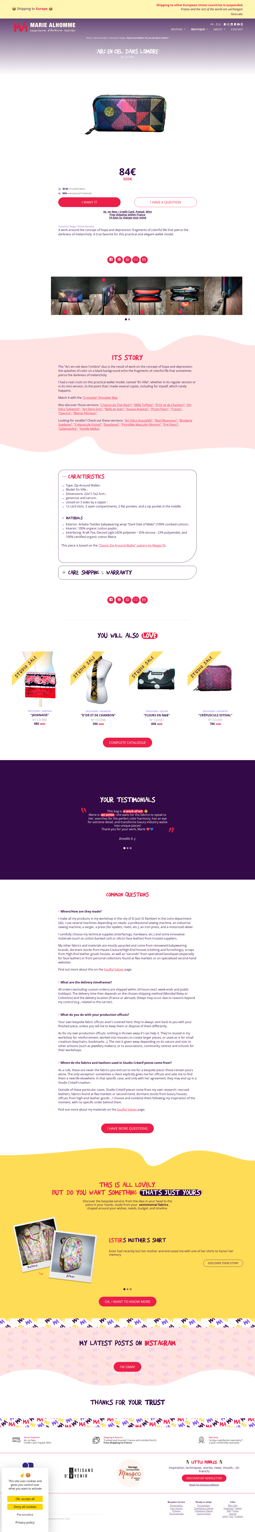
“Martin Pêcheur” (85, 413)
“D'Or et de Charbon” (170, 405)
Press (236, 1510)
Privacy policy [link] (25, 1522)
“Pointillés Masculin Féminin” (141, 425)
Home (88, 37)
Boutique (198, 29)
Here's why (236, 13)
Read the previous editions (204, 1484)
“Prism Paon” (159, 409)
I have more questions (127, 1128)
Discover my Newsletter (204, 1478)
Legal (225, 1516)
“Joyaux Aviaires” (137, 409)
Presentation (176, 1505)
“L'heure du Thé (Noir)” (116, 405)
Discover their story (223, 1263)
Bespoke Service (176, 1502)
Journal (232, 1513)
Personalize (25, 1515)
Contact (237, 29)
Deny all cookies (25, 1507)
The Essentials (176, 1513)
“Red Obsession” (165, 420)
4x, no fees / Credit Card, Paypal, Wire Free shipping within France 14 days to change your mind (127, 214)
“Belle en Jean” (114, 409)
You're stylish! (204, 1513)
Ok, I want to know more (127, 1301)
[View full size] (70, 296)
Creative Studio (100, 37)
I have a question (165, 202)
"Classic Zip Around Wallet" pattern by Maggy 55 (132, 545)
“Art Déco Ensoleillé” (138, 420)
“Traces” (176, 409)
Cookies (239, 1516)
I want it (89, 202)
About (218, 29)
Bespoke (177, 29)
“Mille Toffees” (143, 405)
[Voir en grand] (127, 113)
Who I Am (233, 1505)
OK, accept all (25, 1499)
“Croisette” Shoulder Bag (100, 398)
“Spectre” (64, 413)
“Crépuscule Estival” (88, 425)
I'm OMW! (127, 1367)
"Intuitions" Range (117, 37)
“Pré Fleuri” (170, 425)
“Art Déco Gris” (92, 409)
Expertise (228, 1508)
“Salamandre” (67, 429)
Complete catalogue (127, 742)
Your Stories (176, 1508)
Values (238, 1508)
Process (176, 1510)
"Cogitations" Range (203, 1508)
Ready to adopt (204, 1502)
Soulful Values (114, 969)
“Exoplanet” (111, 425)
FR (211, 24)
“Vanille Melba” (89, 429)
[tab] (126, 319)
